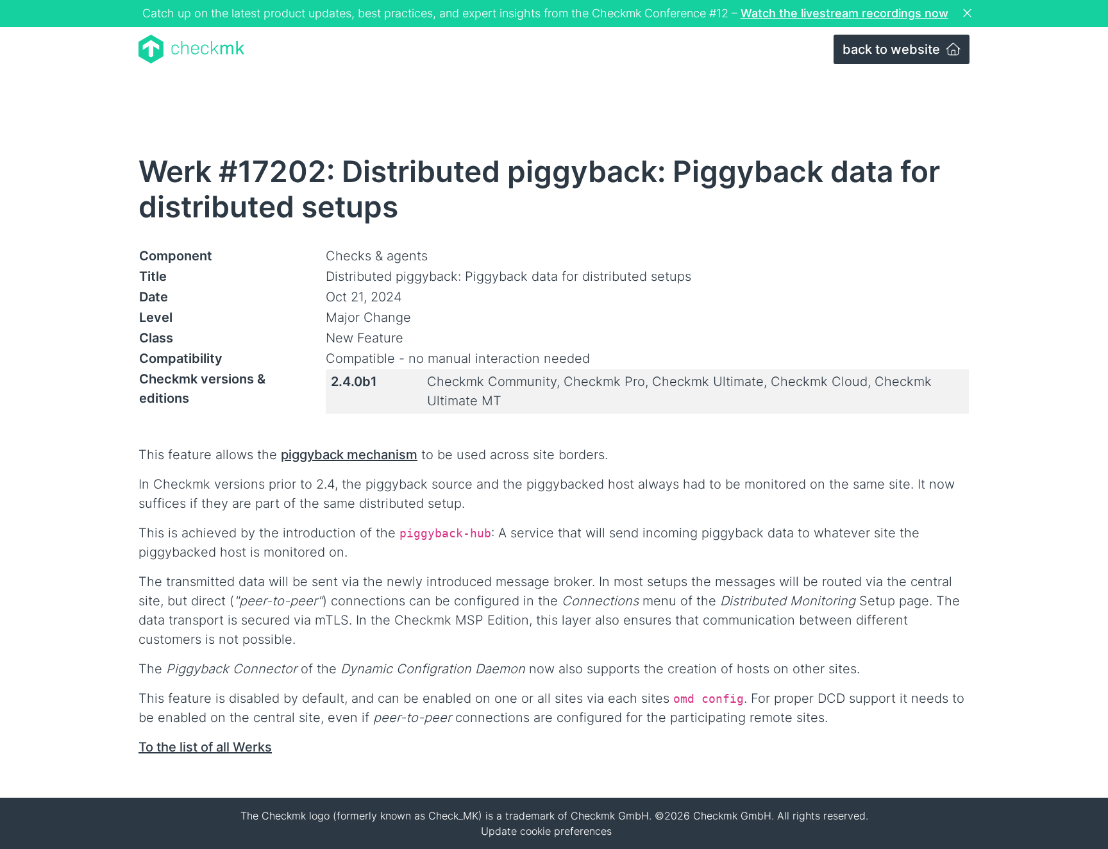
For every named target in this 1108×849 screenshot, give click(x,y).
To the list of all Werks (205, 747)
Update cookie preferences (546, 831)
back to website (893, 49)
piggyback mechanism (349, 454)
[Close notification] (969, 13)
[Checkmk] (191, 49)
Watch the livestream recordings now (844, 13)
